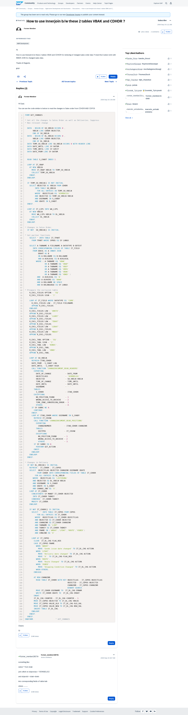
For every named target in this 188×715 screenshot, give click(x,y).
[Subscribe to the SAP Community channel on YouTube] (151, 711)
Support (85, 711)
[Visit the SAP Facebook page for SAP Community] (143, 711)
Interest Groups (38, 8)
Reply (111, 643)
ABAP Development (23, 43)
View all (128, 118)
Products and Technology (46, 3)
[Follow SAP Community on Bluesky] (147, 711)
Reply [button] (113, 76)
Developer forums (73, 15)
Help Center (97, 3)
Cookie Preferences (97, 711)
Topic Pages (108, 3)
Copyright (53, 711)
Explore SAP (158, 3)
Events (88, 3)
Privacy (34, 711)
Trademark (76, 711)
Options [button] (170, 20)
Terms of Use (43, 711)
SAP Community (21, 8)
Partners (80, 3)
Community (30, 3)
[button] (162, 32)
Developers (70, 3)
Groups (60, 3)
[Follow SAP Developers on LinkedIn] (154, 711)
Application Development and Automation (57, 8)
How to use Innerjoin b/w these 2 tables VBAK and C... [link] (97, 8)
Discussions (76, 8)
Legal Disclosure (64, 711)
